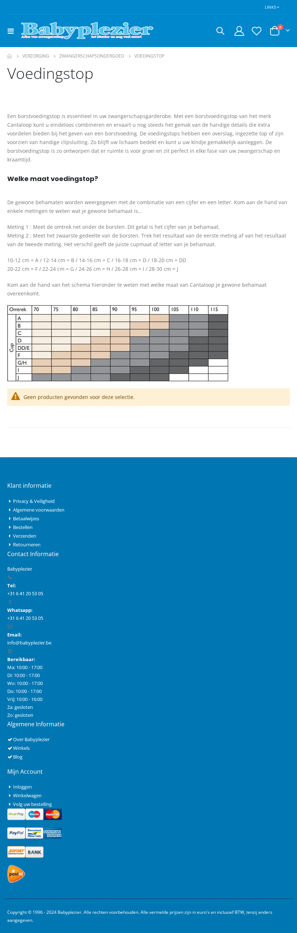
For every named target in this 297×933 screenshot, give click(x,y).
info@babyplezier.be (29, 642)
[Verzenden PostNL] (16, 873)
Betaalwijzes (26, 518)
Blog (17, 756)
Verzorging (35, 56)
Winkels (21, 748)
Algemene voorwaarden (38, 510)
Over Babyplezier (31, 739)
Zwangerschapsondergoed (91, 56)
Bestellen (23, 527)
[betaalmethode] (34, 814)
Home (9, 56)
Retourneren (27, 544)
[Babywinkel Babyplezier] (87, 31)
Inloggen (22, 786)
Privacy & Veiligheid (34, 501)
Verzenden (24, 536)
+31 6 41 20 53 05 (25, 618)
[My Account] (239, 31)
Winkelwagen (27, 795)
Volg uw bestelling (32, 804)
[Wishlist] (257, 31)
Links (270, 7)
